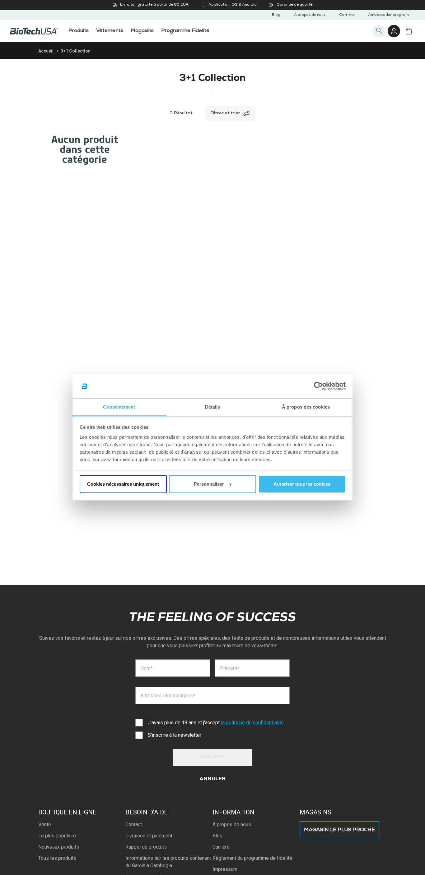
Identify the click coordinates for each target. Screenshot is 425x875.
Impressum (225, 869)
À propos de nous (309, 15)
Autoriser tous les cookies (301, 484)
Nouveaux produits (58, 847)
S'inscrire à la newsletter (174, 735)
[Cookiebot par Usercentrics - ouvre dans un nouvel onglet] (318, 386)
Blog (276, 15)
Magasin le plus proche (339, 830)
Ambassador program (388, 15)
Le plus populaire (57, 836)
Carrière (346, 15)
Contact (133, 824)
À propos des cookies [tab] (306, 407)
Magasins (315, 812)
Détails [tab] (212, 407)
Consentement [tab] (119, 407)
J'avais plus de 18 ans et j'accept (216, 723)
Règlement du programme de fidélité (252, 858)
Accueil (46, 50)
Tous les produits (57, 858)
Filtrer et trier (225, 113)
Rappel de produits (146, 847)
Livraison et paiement (148, 836)
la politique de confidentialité (252, 723)
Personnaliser (209, 484)
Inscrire (212, 757)
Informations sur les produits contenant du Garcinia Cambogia (168, 861)
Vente (44, 824)
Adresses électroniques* (167, 696)
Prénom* (229, 668)
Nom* (146, 668)
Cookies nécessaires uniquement (123, 484)
